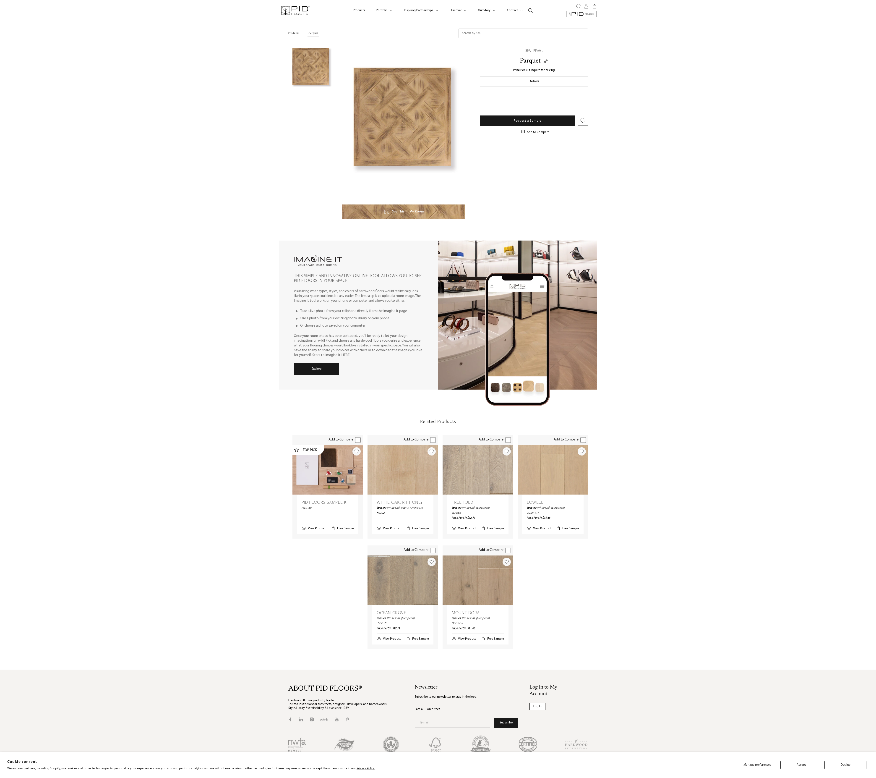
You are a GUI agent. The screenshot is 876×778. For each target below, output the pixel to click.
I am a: (419, 709)
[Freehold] (478, 470)
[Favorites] (578, 6)
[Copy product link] (546, 61)
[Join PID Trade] (581, 14)
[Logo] (295, 10)
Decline (845, 765)
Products (359, 10)
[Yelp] (324, 719)
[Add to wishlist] (356, 451)
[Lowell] (553, 470)
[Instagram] (312, 719)
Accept (801, 765)
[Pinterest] (347, 719)
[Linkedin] (301, 719)
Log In (537, 706)
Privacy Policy (366, 768)
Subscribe (506, 722)
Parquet (530, 61)
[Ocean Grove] (403, 580)
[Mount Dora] (478, 580)
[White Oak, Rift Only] (403, 470)
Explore (316, 369)
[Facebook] (290, 719)
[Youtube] (337, 719)
